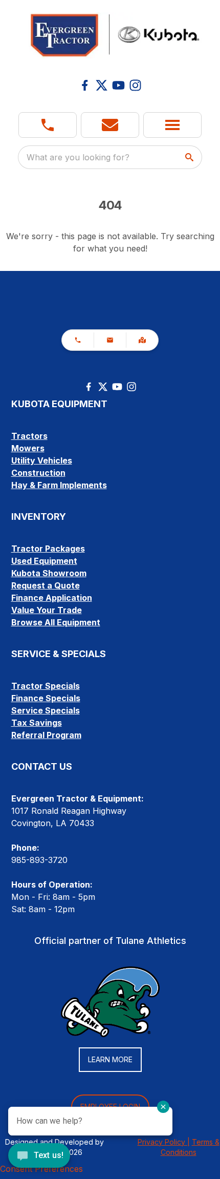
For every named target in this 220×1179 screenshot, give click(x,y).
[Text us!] (39, 1156)
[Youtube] (118, 85)
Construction (38, 473)
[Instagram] (135, 85)
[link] (142, 340)
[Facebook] (84, 85)
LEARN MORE (110, 1059)
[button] (47, 125)
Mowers (28, 448)
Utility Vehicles (41, 460)
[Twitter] (103, 386)
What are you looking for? (78, 157)
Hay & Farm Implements (59, 485)
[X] (101, 85)
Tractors (29, 436)
